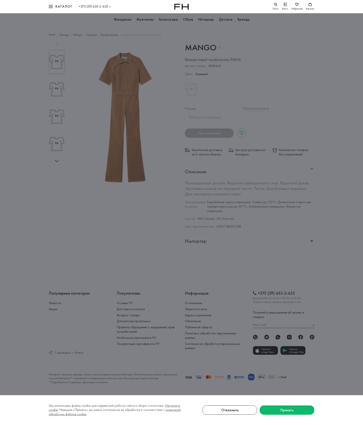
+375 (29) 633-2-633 (93, 6)
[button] (60, 6)
